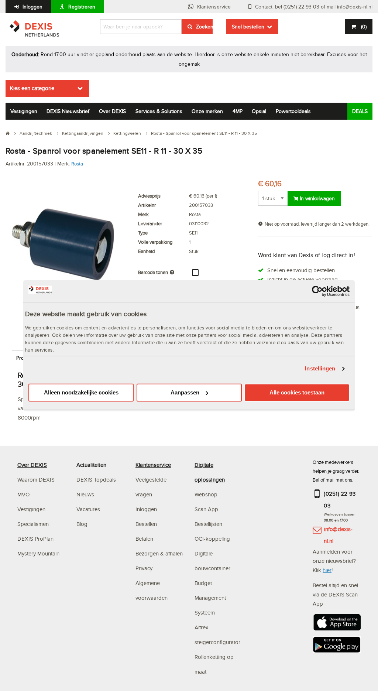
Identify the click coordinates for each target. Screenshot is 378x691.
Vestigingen (23, 111)
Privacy (143, 568)
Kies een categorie (32, 88)
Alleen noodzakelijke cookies (81, 392)
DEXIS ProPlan (35, 539)
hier (327, 570)
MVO (23, 494)
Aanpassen (185, 392)
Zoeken (204, 26)
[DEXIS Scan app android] (337, 647)
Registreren (81, 6)
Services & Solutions (158, 111)
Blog (81, 524)
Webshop (206, 494)
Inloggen (32, 6)
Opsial (259, 111)
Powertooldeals (293, 111)
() (364, 26)
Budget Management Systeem (210, 597)
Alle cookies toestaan (296, 392)
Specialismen (33, 524)
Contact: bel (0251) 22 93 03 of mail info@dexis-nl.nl (313, 6)
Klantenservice (214, 6)
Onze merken (207, 111)
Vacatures (88, 509)
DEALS (360, 111)
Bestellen (146, 524)
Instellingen (320, 369)
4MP (238, 111)
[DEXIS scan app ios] (337, 624)
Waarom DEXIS (36, 479)
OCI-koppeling (212, 539)
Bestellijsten (208, 524)
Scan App (206, 509)
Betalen (144, 539)
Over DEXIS (112, 111)
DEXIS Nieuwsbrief (68, 111)
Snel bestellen (248, 26)
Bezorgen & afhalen (159, 553)
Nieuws (85, 494)
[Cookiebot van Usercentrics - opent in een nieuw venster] (317, 291)
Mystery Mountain (38, 553)
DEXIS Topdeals (96, 479)
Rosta (77, 163)
